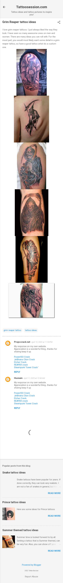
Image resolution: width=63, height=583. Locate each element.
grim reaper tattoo (12, 330)
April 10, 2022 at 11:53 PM (41, 342)
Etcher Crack (20, 362)
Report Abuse (31, 576)
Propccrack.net (22, 342)
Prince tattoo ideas (14, 502)
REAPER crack (21, 364)
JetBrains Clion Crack (24, 359)
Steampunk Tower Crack (26, 367)
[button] (59, 22)
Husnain (18, 378)
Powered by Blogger (31, 565)
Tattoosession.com (31, 7)
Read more (54, 493)
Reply (17, 372)
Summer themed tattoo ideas (20, 530)
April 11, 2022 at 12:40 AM (34, 378)
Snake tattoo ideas (13, 472)
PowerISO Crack (22, 357)
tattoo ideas (31, 330)
